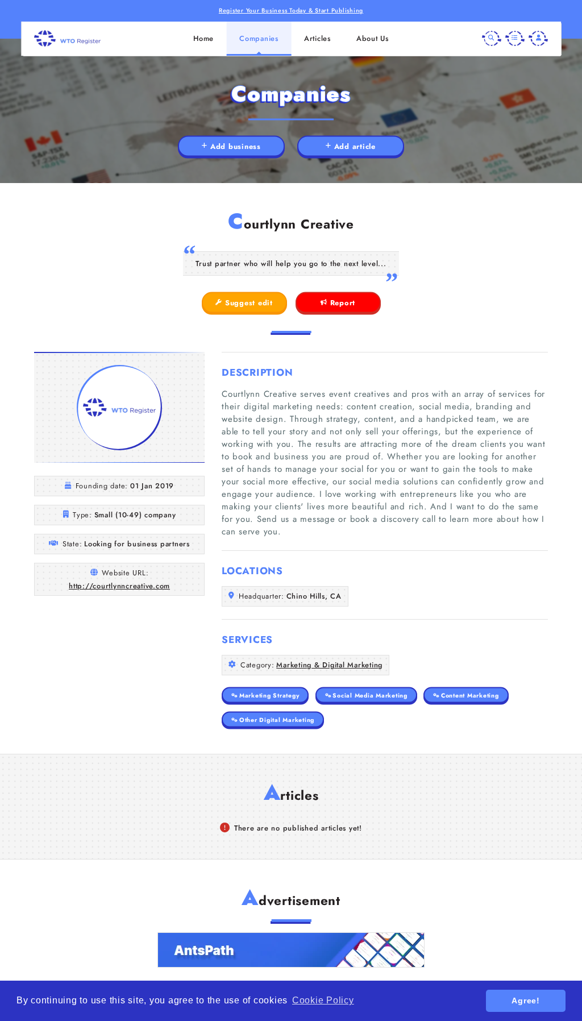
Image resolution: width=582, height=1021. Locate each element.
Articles (317, 38)
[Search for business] (491, 38)
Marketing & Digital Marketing (329, 664)
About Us (372, 38)
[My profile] (538, 38)
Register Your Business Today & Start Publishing (291, 10)
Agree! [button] (526, 1000)
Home (203, 38)
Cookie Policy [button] (323, 1000)
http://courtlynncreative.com (119, 585)
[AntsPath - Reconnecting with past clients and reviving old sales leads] (291, 950)
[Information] (515, 38)
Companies (258, 38)
